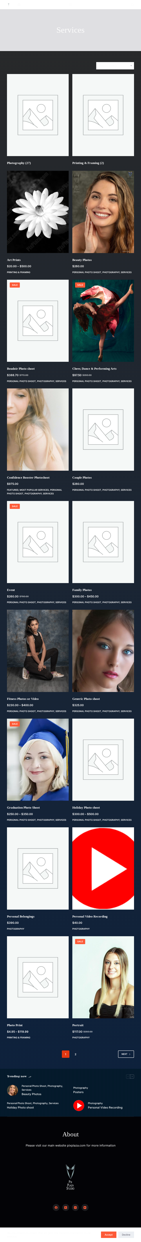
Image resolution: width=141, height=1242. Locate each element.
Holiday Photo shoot (86, 807)
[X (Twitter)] (65, 1207)
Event (11, 590)
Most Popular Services (34, 489)
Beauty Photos (82, 260)
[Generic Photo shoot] (103, 651)
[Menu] (70, 4)
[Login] (19, 4)
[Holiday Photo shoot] (103, 760)
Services (126, 272)
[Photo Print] (38, 977)
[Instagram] (75, 1207)
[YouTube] (85, 1207)
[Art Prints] (38, 212)
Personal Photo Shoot (86, 272)
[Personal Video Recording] (103, 868)
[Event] (38, 542)
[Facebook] (56, 1207)
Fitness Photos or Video (23, 699)
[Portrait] (103, 977)
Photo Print (15, 1025)
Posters (78, 1092)
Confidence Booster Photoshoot (28, 477)
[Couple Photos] (103, 429)
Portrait (78, 1025)
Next (124, 1054)
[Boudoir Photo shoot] (38, 321)
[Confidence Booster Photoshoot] (38, 429)
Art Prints (14, 260)
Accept (109, 1234)
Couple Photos (82, 477)
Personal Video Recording (90, 916)
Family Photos (82, 590)
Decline (126, 1234)
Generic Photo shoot (86, 699)
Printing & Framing (88, 163)
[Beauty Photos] (103, 212)
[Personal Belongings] (38, 868)
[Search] (132, 4)
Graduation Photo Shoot (23, 807)
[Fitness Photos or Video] (38, 651)
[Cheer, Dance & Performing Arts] (103, 321)
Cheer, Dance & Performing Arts (94, 368)
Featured (12, 489)
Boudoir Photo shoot (21, 368)
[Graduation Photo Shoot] (38, 760)
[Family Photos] (103, 542)
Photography (19, 163)
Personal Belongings (21, 916)
